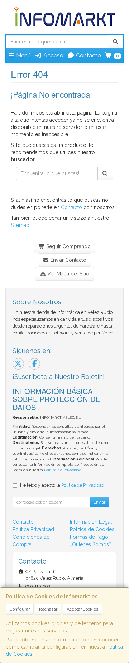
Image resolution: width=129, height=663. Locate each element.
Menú (23, 55)
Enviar (99, 502)
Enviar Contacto (67, 260)
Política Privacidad (33, 529)
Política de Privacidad (62, 470)
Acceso (52, 55)
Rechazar (48, 609)
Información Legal (91, 522)
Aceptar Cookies (82, 609)
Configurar (20, 609)
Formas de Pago (89, 537)
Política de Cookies (92, 529)
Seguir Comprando (68, 246)
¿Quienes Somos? (90, 544)
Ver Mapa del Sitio (67, 274)
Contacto (88, 55)
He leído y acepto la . (62, 485)
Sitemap (20, 225)
